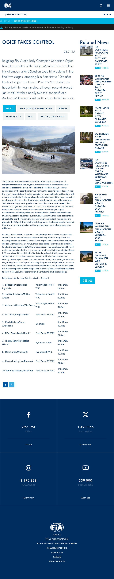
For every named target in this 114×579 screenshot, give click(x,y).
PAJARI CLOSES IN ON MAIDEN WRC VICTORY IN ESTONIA (101, 259)
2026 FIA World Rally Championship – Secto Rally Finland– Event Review (103, 85)
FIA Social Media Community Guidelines (57, 543)
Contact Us (57, 552)
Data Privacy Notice (57, 548)
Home (7, 21)
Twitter (11, 384)
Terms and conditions (57, 539)
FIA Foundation (57, 561)
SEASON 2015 (13, 116)
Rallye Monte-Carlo (53, 116)
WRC (30, 116)
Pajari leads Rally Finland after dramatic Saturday (102, 115)
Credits (57, 534)
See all (87, 280)
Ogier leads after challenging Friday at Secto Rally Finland (102, 141)
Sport (9, 108)
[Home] (23, 5)
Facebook (5, 384)
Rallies (63, 108)
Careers (57, 557)
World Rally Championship (36, 108)
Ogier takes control (25, 21)
